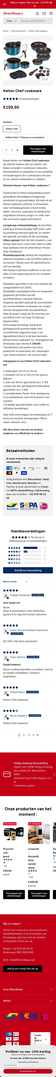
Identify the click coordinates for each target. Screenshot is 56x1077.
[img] (10, 590)
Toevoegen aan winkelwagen (38, 150)
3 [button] (29, 734)
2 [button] (24, 734)
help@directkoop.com (22, 959)
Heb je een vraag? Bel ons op (22, 968)
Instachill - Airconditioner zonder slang (33, 858)
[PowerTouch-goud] (14, 833)
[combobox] (28, 21)
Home (5, 31)
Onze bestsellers (18, 31)
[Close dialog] (53, 1047)
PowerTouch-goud (8, 852)
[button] (44, 13)
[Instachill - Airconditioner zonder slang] (39, 833)
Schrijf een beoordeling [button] (28, 570)
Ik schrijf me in (28, 1071)
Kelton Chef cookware (38, 31)
